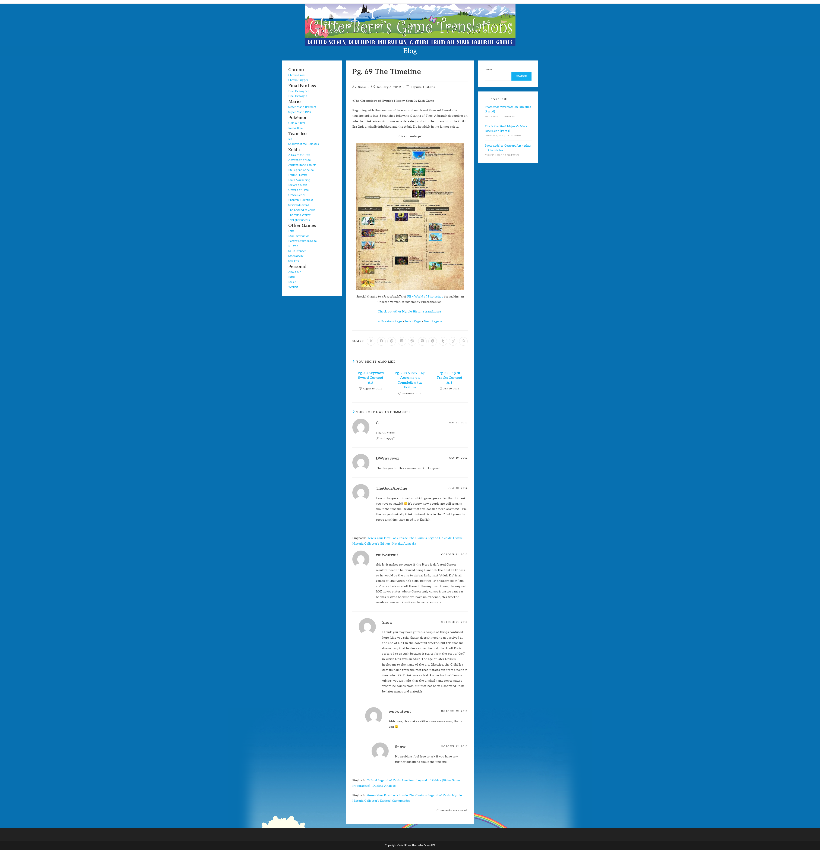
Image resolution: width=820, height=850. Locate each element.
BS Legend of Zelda (301, 170)
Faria (291, 231)
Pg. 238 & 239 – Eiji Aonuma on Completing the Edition (410, 380)
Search (489, 69)
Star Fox (293, 261)
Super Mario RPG (299, 112)
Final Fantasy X (297, 96)
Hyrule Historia (423, 87)
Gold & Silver (296, 123)
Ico (290, 139)
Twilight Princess (299, 220)
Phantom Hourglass (300, 200)
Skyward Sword (298, 205)
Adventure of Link (299, 160)
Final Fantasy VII (298, 91)
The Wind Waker (299, 215)
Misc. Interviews (298, 236)
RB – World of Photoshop (425, 296)
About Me (294, 272)
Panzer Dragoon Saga (302, 241)
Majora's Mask (297, 185)
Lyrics (292, 277)
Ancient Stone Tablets (302, 165)
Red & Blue (295, 128)
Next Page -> (433, 321)
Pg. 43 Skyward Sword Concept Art (371, 378)
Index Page (413, 321)
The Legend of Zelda (301, 210)
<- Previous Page (390, 321)
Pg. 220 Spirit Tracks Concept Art (449, 378)
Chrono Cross (297, 75)
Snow (362, 87)
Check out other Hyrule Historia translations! (410, 311)
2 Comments (513, 135)
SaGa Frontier (297, 251)
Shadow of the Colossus (303, 144)
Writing (293, 287)
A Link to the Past (299, 155)
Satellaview (295, 256)
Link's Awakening (299, 180)
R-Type (293, 246)
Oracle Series (297, 195)
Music (292, 282)
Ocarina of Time (298, 190)
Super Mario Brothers (302, 107)
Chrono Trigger (298, 80)
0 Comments (508, 116)
